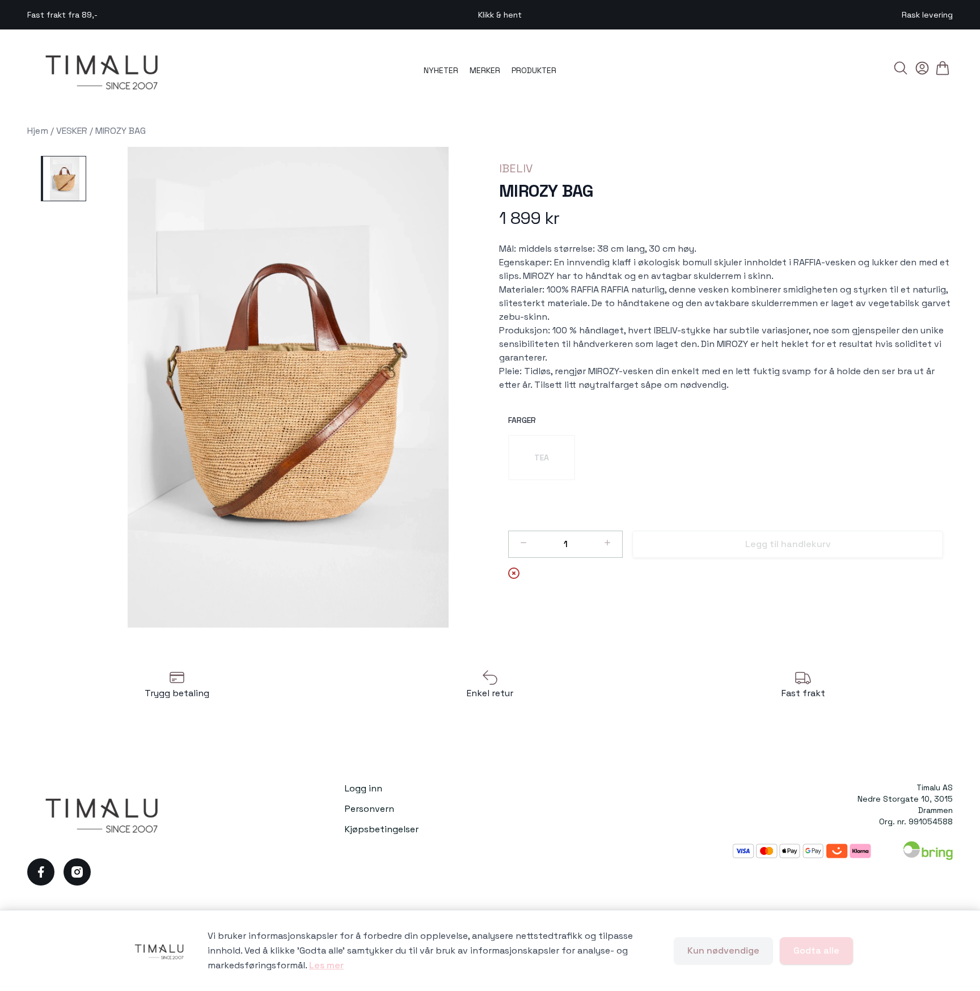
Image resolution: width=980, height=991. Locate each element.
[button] (288, 387)
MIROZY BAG (120, 131)
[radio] (541, 457)
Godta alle (816, 950)
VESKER (71, 131)
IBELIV (516, 168)
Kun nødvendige (723, 950)
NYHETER (441, 70)
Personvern (369, 809)
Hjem (37, 131)
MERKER (485, 70)
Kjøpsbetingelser (382, 829)
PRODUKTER (534, 70)
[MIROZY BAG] (63, 178)
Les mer (326, 965)
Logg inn (363, 788)
